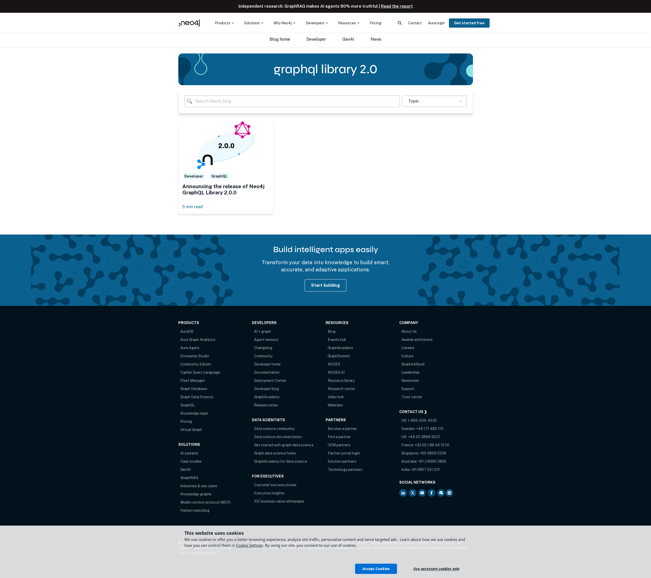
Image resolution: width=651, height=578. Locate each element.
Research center (341, 389)
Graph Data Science (196, 397)
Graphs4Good (412, 364)
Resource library (341, 381)
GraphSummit (339, 356)
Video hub (336, 397)
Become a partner (342, 429)
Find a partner (339, 437)
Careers (407, 348)
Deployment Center (270, 381)
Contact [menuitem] (415, 23)
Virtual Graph (191, 430)
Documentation (267, 372)
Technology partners (345, 470)
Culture (407, 356)
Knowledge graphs (196, 494)
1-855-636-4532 (422, 420)
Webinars (335, 405)
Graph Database (193, 389)
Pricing (186, 421)
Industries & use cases (198, 486)
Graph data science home (275, 453)
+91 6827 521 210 (425, 470)
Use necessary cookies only (436, 568)
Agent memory (266, 340)
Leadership (410, 372)
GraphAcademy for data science (280, 461)
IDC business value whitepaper (279, 501)
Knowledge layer (194, 413)
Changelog (263, 348)
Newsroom (410, 381)
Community (263, 356)
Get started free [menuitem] (469, 23)
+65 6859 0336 (433, 453)
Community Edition (195, 364)
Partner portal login (344, 453)
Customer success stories (275, 485)
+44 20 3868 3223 (424, 437)
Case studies (191, 461)
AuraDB (186, 331)
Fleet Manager (192, 381)
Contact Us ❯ (413, 412)
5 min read (192, 206)
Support (408, 389)
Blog (332, 331)
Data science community (274, 429)
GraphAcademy (266, 397)
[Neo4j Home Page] (189, 23)
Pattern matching (194, 510)
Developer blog (266, 389)
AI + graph (262, 331)
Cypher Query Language (200, 372)
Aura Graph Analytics (197, 340)
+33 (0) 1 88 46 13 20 (432, 445)
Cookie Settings (249, 545)
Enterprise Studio (194, 356)
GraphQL (187, 405)
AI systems (189, 453)
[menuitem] (224, 23)
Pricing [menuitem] (375, 23)
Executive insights (269, 493)
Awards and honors (417, 340)
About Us (409, 331)
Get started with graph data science (284, 445)
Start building (325, 285)
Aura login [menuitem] (436, 23)
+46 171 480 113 (429, 429)
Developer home (267, 364)
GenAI (185, 470)
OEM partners (339, 445)
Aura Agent (190, 348)
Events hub (337, 340)
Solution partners (342, 461)
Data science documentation (278, 437)
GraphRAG (189, 478)
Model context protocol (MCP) (205, 502)
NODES (334, 364)
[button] (434, 101)
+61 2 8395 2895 (432, 461)
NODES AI (336, 372)
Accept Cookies (376, 568)
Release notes (266, 405)
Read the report (397, 6)
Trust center (411, 397)
